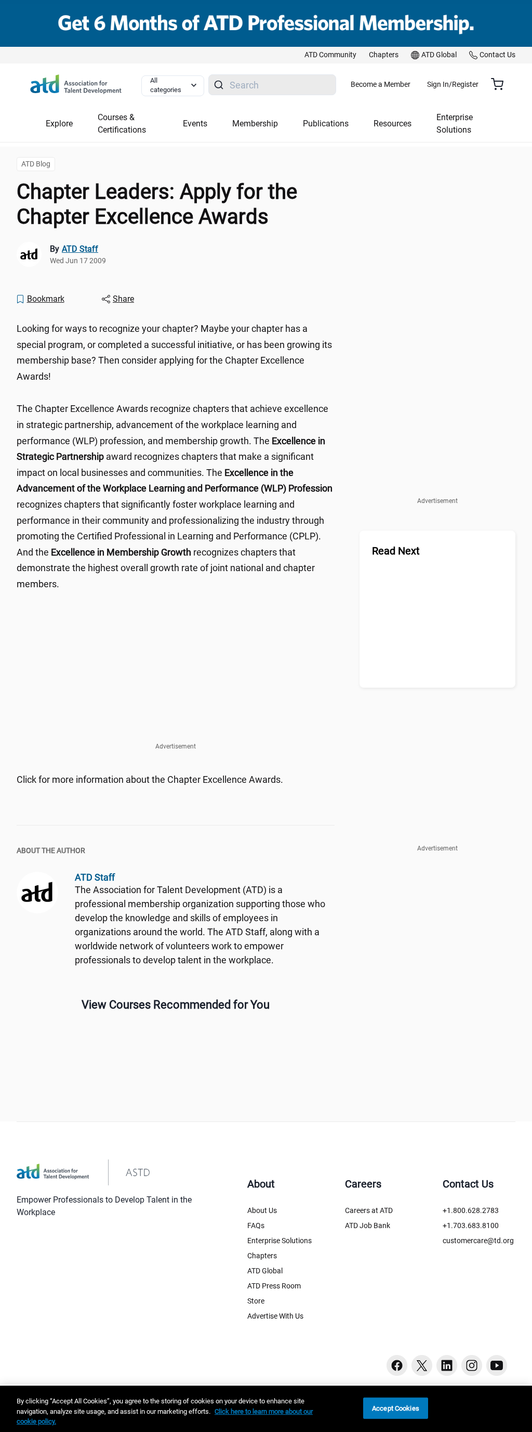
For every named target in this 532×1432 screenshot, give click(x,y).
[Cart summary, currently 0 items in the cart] (501, 84)
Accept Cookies (395, 1408)
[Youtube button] (496, 1365)
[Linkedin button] (446, 1365)
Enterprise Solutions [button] (454, 123)
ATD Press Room (274, 1286)
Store (255, 1301)
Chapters (262, 1256)
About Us (262, 1210)
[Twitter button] (421, 1365)
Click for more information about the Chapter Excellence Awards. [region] (150, 779)
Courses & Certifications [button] (122, 123)
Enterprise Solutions (279, 1240)
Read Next (396, 551)
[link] (330, 55)
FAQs (255, 1225)
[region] (266, 1409)
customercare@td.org (478, 1240)
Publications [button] (326, 123)
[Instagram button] (471, 1365)
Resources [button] (392, 123)
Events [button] (195, 123)
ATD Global (265, 1271)
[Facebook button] (397, 1365)
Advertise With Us (275, 1316)
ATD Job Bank (367, 1225)
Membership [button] (255, 123)
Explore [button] (59, 123)
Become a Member (380, 84)
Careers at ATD (369, 1210)
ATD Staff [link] (80, 249)
